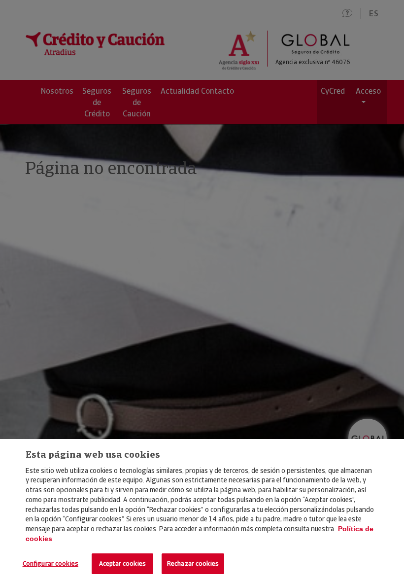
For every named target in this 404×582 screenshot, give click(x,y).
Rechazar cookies (193, 563)
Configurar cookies (50, 563)
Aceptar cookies (122, 563)
